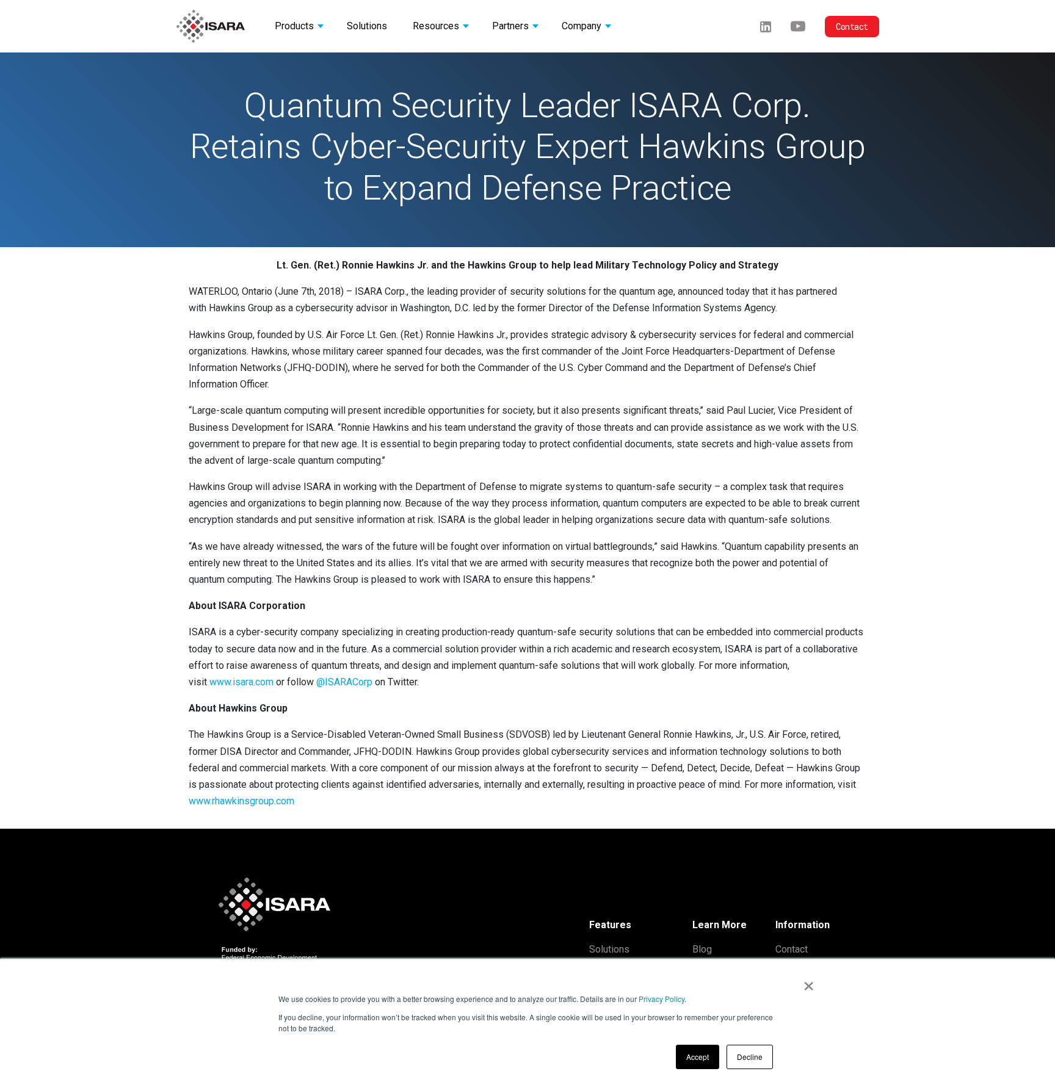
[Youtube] (798, 26)
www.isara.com (241, 682)
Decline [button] (750, 1056)
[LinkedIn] (765, 26)
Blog (702, 949)
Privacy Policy (661, 998)
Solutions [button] (367, 26)
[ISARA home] (210, 26)
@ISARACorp (344, 682)
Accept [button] (697, 1056)
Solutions (609, 949)
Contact (852, 26)
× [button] (809, 981)
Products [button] (294, 26)
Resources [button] (436, 26)
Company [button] (581, 26)
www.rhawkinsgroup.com (241, 801)
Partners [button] (510, 26)
